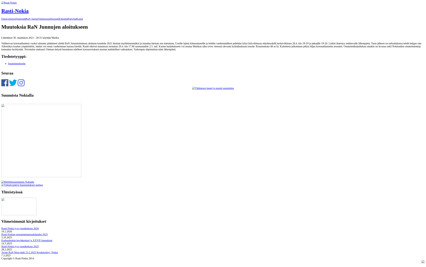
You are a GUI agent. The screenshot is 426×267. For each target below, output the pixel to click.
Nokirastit (20, 19)
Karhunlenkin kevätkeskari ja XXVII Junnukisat (26, 240)
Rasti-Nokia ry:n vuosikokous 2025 (20, 246)
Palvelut (72, 19)
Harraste (54, 19)
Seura (12, 19)
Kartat (79, 19)
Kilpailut (63, 19)
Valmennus (44, 19)
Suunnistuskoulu (16, 63)
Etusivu (5, 19)
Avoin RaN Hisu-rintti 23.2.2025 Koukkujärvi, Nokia (29, 252)
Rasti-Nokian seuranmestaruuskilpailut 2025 (24, 234)
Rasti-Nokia (15, 11)
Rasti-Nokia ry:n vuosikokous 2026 (20, 228)
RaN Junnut (32, 19)
